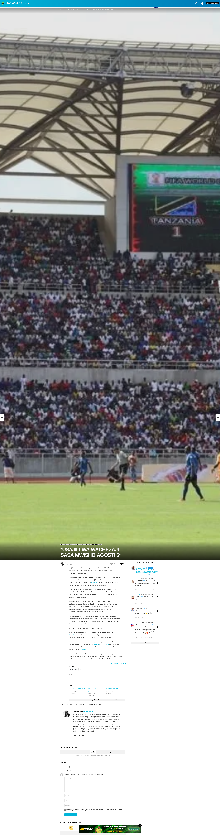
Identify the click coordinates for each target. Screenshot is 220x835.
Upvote (75, 752)
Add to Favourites (99, 700)
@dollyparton (149, 580)
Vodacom (94, 582)
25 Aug (155, 580)
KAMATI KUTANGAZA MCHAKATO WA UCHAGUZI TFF (95, 690)
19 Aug (152, 596)
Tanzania (71, 635)
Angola (107, 644)
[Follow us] (195, 3)
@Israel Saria (139, 608)
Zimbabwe (83, 649)
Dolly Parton (139, 580)
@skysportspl (139, 626)
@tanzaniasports (150, 608)
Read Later (78, 700)
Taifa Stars (88, 704)
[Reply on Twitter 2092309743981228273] (136, 590)
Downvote (110, 752)
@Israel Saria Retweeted (147, 578)
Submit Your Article (212, 3)
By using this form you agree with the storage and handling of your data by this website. (95, 809)
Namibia (96, 644)
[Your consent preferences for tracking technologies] (217, 832)
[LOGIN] (202, 3)
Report (118, 700)
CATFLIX (138, 596)
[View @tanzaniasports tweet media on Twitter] (141, 585)
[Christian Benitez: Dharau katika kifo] (2, 417)
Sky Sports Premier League (143, 624)
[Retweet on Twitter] (139, 578)
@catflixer (146, 596)
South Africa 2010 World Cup (72, 704)
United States (98, 704)
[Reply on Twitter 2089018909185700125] (136, 637)
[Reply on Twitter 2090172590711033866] (136, 618)
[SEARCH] (199, 3)
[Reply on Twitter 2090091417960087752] (136, 604)
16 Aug (145, 626)
